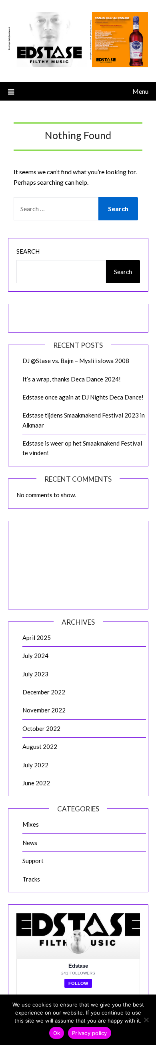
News (29, 842)
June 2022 (36, 783)
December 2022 (43, 692)
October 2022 (41, 728)
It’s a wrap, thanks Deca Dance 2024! (71, 379)
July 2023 (35, 674)
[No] (146, 1020)
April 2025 (36, 637)
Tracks (31, 879)
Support (33, 860)
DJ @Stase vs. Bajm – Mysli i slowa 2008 (75, 360)
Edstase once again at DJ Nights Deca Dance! (83, 397)
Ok (56, 1033)
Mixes (30, 824)
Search (28, 251)
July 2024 (35, 655)
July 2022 (35, 765)
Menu (140, 91)
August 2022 (39, 746)
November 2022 (44, 710)
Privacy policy (89, 1033)
